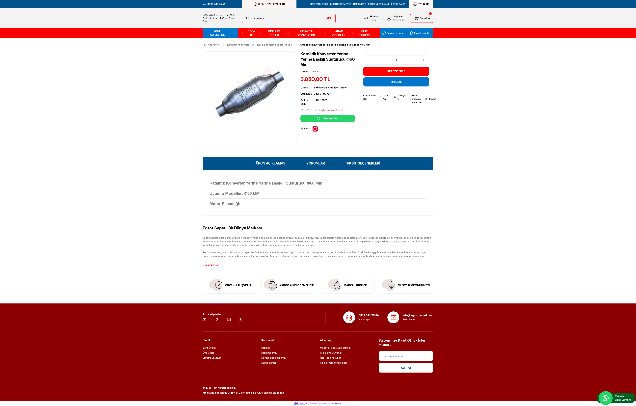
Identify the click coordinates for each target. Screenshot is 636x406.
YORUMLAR (315, 163)
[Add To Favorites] (367, 97)
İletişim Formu (269, 352)
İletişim (265, 347)
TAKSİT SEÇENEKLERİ (362, 163)
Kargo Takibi (268, 362)
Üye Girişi (208, 352)
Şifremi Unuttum (212, 357)
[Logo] (220, 18)
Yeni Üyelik (209, 347)
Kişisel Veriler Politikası (333, 362)
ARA (329, 18)
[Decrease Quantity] (367, 60)
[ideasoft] (300, 403)
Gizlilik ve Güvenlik (331, 352)
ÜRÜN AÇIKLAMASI (271, 163)
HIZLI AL (396, 81)
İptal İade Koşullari (331, 357)
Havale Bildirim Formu (273, 357)
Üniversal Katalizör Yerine (331, 87)
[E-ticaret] (317, 403)
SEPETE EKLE (396, 71)
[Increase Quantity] (425, 60)
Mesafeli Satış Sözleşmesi (335, 347)
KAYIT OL (405, 367)
